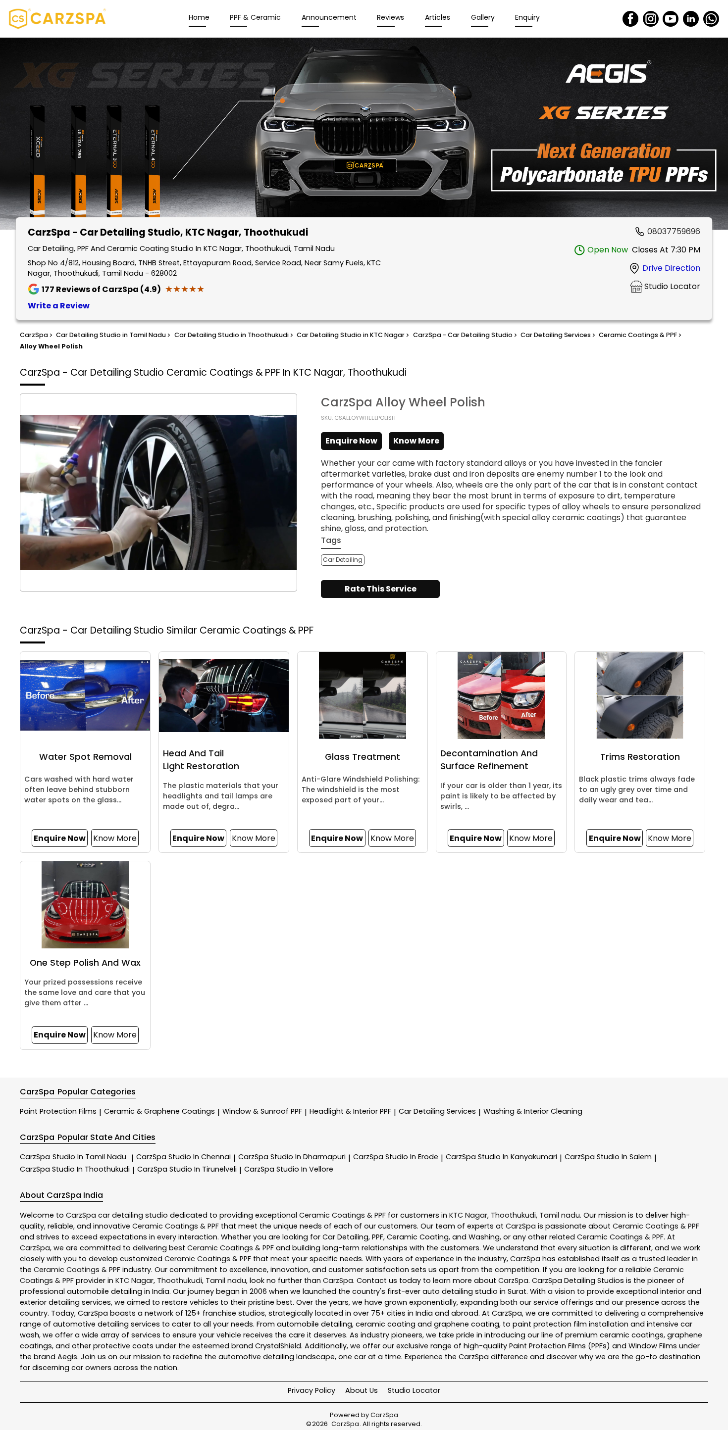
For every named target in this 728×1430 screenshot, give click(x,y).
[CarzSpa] (57, 19)
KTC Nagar (468, 1215)
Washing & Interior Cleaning (532, 1111)
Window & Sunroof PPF (262, 1111)
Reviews (390, 17)
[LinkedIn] (691, 19)
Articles (437, 17)
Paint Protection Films (58, 1111)
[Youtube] (670, 19)
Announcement (329, 17)
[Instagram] (651, 19)
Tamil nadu (559, 1215)
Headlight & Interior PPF (350, 1111)
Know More (416, 440)
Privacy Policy (311, 1390)
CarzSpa (73, 1157)
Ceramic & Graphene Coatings (159, 1111)
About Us (361, 1390)
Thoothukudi (513, 1215)
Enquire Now (351, 440)
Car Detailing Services (437, 1111)
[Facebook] (630, 19)
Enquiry (527, 17)
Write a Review (59, 305)
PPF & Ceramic (255, 17)
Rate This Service (380, 588)
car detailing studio (133, 1215)
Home (199, 17)
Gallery (483, 17)
